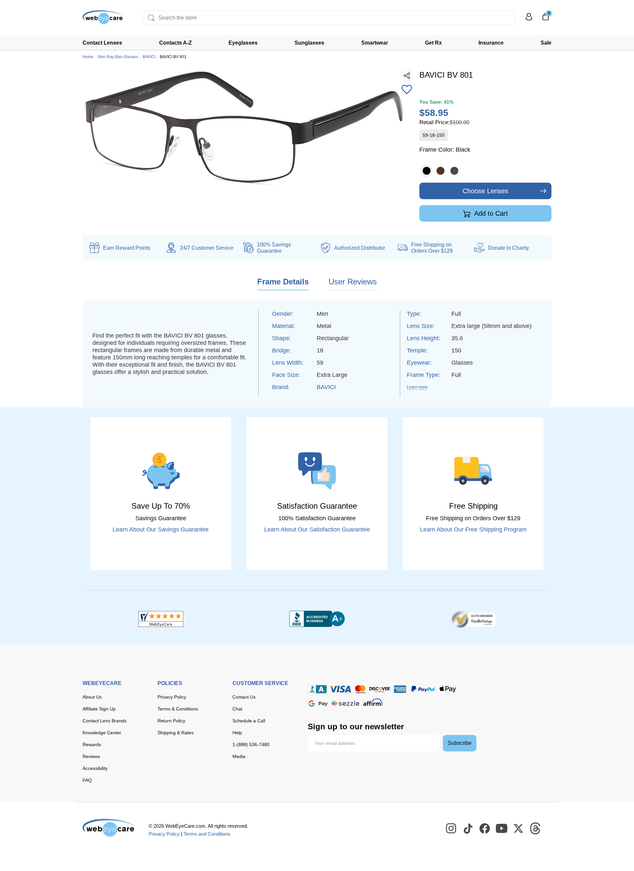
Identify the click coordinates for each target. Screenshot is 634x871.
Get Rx (433, 43)
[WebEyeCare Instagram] (451, 829)
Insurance (491, 43)
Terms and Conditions (207, 834)
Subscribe (460, 743)
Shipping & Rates (176, 732)
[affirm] (372, 702)
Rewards (92, 744)
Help (237, 732)
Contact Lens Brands (104, 720)
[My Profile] (529, 19)
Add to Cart (490, 213)
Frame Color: (444, 149)
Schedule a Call (248, 720)
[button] (407, 90)
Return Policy (171, 720)
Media (238, 756)
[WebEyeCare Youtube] (502, 829)
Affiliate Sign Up (99, 708)
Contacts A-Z (175, 43)
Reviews (91, 756)
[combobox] (329, 18)
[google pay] (318, 703)
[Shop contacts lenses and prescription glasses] (103, 19)
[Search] (151, 18)
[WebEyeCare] (109, 828)
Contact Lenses (102, 43)
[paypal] (423, 689)
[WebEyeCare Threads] (536, 829)
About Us (92, 697)
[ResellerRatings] (473, 619)
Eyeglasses (243, 43)
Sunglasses (309, 43)
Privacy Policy (172, 697)
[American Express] (400, 689)
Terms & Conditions (178, 708)
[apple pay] (448, 689)
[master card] (360, 689)
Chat (237, 708)
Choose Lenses (485, 191)
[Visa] (340, 689)
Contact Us (244, 697)
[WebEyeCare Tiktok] (468, 829)
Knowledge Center (102, 732)
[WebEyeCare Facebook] (485, 829)
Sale (546, 43)
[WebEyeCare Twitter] (519, 829)
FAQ (87, 780)
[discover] (379, 689)
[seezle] (345, 703)
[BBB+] (317, 619)
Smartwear (374, 43)
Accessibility (95, 768)
